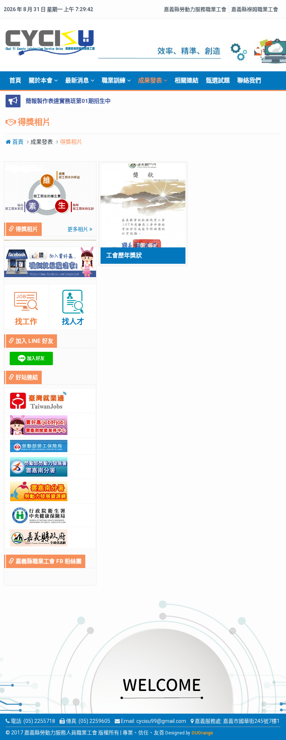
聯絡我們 (249, 80)
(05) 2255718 (39, 721)
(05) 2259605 (94, 721)
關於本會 (41, 80)
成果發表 (150, 80)
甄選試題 (218, 80)
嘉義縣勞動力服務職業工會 (195, 9)
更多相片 (78, 229)
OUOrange (202, 733)
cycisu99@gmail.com (161, 721)
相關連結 (186, 80)
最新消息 (77, 80)
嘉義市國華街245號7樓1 (251, 721)
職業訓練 (114, 80)
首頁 (15, 80)
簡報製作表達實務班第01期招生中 (68, 101)
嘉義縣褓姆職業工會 (254, 9)
